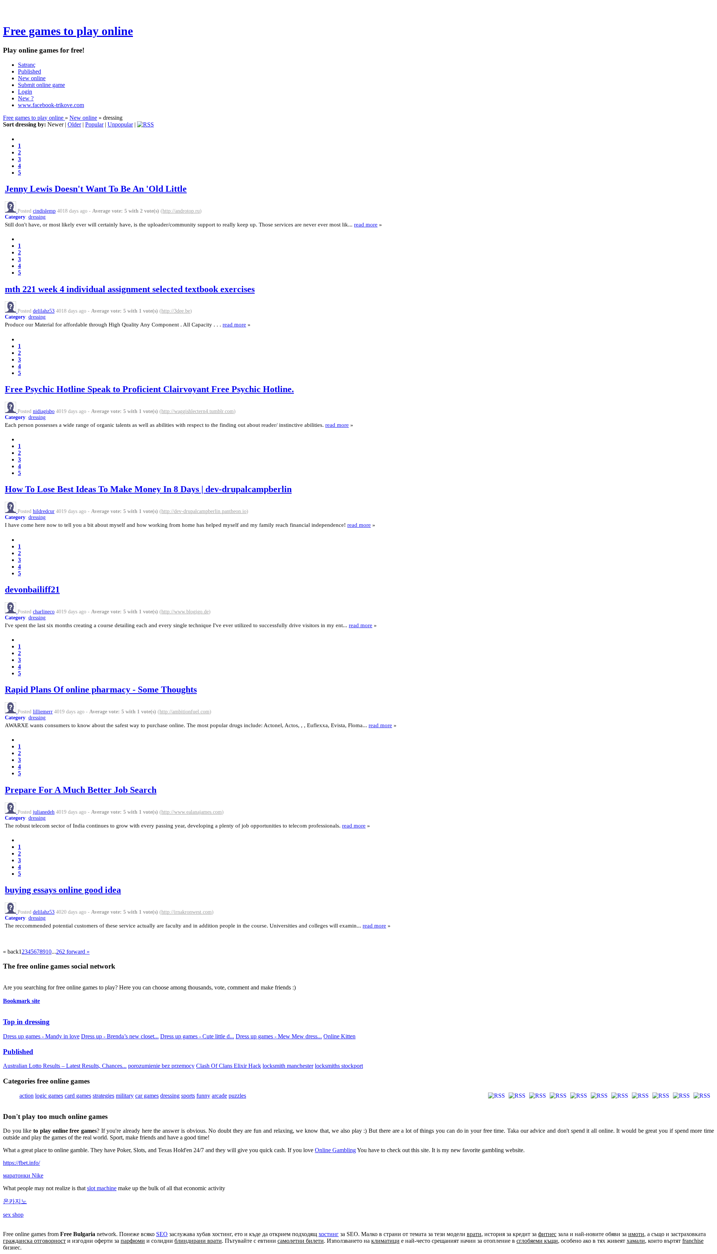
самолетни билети (300, 1241)
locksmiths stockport (339, 1066)
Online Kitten (339, 1036)
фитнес (547, 1234)
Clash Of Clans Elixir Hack (228, 1066)
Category (15, 217)
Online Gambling (335, 1150)
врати (474, 1234)
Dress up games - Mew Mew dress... (279, 1036)
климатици (385, 1241)
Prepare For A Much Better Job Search (80, 790)
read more (366, 224)
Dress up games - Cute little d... (197, 1036)
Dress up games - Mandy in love (41, 1036)
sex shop (13, 1214)
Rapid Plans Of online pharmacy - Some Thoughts (101, 689)
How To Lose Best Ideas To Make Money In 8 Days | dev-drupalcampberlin (148, 489)
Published (29, 71)
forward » (77, 951)
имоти (636, 1234)
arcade (219, 1095)
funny (203, 1095)
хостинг (329, 1234)
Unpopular (120, 124)
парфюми (133, 1241)
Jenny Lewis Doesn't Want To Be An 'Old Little (96, 189)
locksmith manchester (288, 1066)
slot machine (102, 1188)
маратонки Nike (23, 1175)
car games (147, 1095)
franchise (693, 1241)
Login (25, 91)
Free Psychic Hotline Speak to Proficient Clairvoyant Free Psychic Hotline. (149, 389)
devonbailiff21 (32, 589)
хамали (636, 1241)
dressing (37, 217)
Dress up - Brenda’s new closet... (120, 1036)
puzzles (237, 1095)
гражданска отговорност (34, 1241)
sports (188, 1095)
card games (78, 1095)
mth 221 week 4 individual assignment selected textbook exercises (130, 289)
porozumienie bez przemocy (161, 1066)
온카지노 (15, 1201)
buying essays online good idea (63, 890)
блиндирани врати (198, 1241)
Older (74, 124)
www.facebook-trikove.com (51, 105)
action (26, 1095)
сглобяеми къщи (537, 1241)
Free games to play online (68, 31)
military (125, 1095)
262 (60, 951)
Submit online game (41, 85)
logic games (49, 1095)
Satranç (26, 65)
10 (49, 951)
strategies (103, 1095)
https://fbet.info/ (21, 1163)
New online (32, 78)
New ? (26, 98)
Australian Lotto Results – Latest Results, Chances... (65, 1066)
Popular (94, 124)
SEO (162, 1234)
